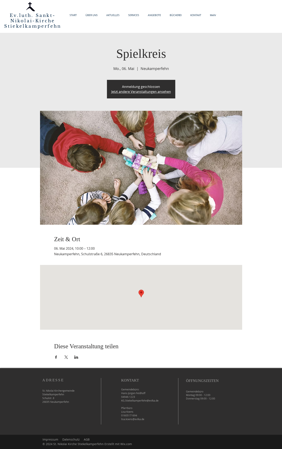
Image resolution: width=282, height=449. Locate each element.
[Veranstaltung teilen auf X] (66, 357)
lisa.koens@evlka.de (132, 419)
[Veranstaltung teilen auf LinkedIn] (76, 357)
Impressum (50, 439)
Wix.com (126, 444)
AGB (87, 439)
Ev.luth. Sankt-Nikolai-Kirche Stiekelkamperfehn (32, 21)
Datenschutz (71, 439)
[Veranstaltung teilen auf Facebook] (56, 357)
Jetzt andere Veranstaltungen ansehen (141, 91)
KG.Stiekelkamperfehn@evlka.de (140, 400)
